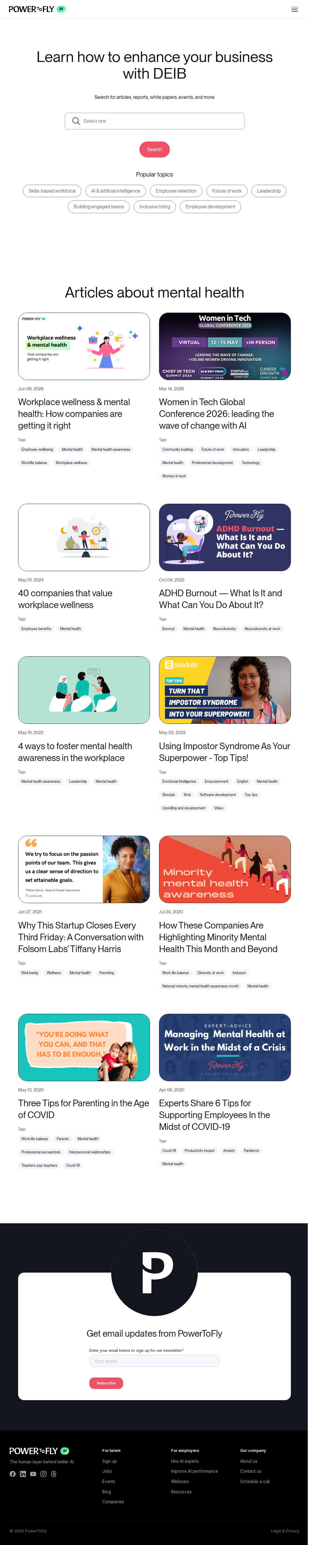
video (218, 808)
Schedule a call (255, 1481)
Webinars (180, 1481)
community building (177, 449)
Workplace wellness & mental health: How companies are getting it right (74, 413)
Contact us (250, 1471)
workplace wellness (71, 463)
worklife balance (34, 463)
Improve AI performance (194, 1471)
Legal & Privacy (285, 1531)
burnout (168, 629)
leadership (267, 449)
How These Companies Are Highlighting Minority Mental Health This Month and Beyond (218, 937)
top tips (251, 795)
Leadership (269, 191)
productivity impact (200, 1151)
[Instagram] (43, 1474)
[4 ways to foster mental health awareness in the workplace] (84, 689)
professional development (212, 463)
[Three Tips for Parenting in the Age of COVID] (84, 1046)
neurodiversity (224, 629)
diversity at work (211, 973)
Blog (106, 1491)
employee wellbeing (37, 449)
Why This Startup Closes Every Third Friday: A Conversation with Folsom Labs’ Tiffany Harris (81, 937)
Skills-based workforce (52, 191)
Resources (181, 1491)
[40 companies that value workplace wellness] (84, 536)
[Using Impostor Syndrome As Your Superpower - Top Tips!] (225, 689)
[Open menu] (294, 9)
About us (248, 1461)
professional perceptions (40, 1152)
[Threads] (54, 1474)
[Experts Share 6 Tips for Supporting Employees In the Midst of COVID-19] (225, 1046)
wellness (54, 973)
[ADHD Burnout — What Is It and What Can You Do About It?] (225, 536)
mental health (72, 449)
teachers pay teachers (39, 1165)
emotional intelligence (179, 781)
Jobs (107, 1471)
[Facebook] (13, 1474)
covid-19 (73, 1165)
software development (218, 795)
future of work (213, 449)
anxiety (229, 1151)
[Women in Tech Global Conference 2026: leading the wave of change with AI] (225, 345)
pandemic (251, 1151)
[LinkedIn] (23, 1474)
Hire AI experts (185, 1461)
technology (251, 463)
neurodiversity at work (262, 629)
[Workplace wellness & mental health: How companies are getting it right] (84, 345)
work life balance (175, 973)
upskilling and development (183, 808)
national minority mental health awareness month (200, 986)
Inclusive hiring (154, 207)
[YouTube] (33, 1474)
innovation (241, 449)
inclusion (239, 973)
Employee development (210, 207)
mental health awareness (110, 449)
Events (108, 1481)
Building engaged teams (99, 207)
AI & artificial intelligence (115, 191)
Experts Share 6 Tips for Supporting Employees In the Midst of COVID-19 (214, 1115)
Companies (113, 1501)
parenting (106, 973)
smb (187, 795)
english (242, 781)
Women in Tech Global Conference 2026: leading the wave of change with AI (216, 413)
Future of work (227, 191)
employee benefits (36, 629)
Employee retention (176, 191)
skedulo (168, 795)
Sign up (109, 1461)
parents (63, 1139)
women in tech (174, 476)
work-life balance (34, 1139)
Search (154, 149)
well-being (29, 973)
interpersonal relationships (89, 1152)
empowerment (216, 781)
